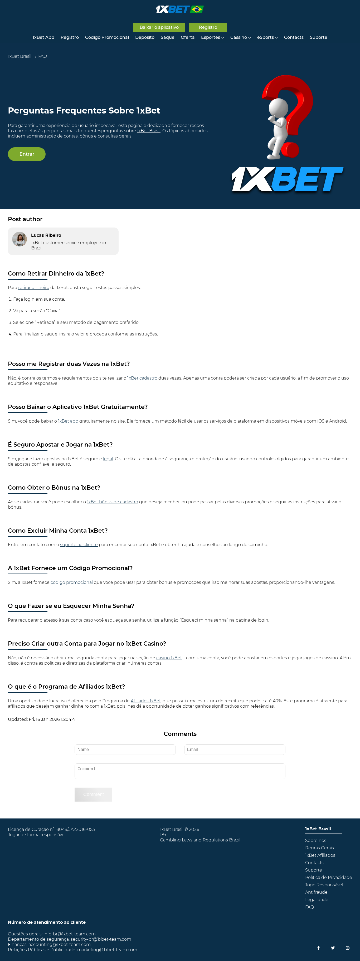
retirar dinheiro (33, 287)
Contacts (294, 37)
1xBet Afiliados (320, 855)
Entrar (27, 154)
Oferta (188, 37)
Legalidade (316, 899)
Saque (167, 37)
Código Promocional (107, 37)
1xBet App (43, 37)
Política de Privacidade (328, 877)
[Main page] (180, 9)
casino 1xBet (169, 657)
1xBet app (68, 421)
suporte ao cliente (79, 544)
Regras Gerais (319, 847)
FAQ (309, 907)
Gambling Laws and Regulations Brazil (200, 839)
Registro (70, 37)
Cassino (238, 37)
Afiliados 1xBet (146, 700)
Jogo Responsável (324, 884)
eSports (265, 37)
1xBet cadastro (142, 378)
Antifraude (316, 892)
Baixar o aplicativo (159, 27)
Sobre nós (315, 840)
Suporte (318, 37)
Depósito (144, 37)
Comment (93, 794)
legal (108, 458)
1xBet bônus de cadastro (112, 501)
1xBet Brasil (148, 130)
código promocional (72, 582)
